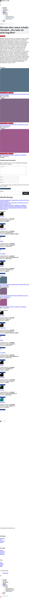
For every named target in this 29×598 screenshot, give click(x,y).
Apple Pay (2, 541)
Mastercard (2, 538)
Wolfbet (2, 266)
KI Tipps (5, 8)
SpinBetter (2, 377)
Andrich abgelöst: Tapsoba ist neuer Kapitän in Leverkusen (13, 206)
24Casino (2, 216)
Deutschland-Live (10, 16)
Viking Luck (3, 229)
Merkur (1, 550)
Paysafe (1, 542)
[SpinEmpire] (2, 401)
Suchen (1, 191)
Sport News (2, 36)
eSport (1, 565)
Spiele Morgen (9, 18)
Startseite (5, 7)
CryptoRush (2, 253)
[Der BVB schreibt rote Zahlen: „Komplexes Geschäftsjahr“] (14, 141)
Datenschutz (5, 573)
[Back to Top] (0, 597)
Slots (4, 21)
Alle (1, 562)
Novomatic (2, 551)
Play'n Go (2, 553)
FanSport (2, 389)
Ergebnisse (5, 13)
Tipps (1, 566)
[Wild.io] (2, 240)
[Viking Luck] (2, 227)
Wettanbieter (5, 10)
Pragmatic (2, 554)
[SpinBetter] (2, 376)
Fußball (1, 563)
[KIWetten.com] (1, 3)
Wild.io (1, 241)
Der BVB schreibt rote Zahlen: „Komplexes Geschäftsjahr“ (13, 155)
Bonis (6, 12)
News (4, 20)
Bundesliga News (4, 92)
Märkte (4, 11)
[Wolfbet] (2, 264)
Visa (1, 539)
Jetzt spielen (2, 223)
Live (7, 15)
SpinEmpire (2, 402)
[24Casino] (2, 215)
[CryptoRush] (2, 252)
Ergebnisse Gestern (10, 17)
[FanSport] (2, 388)
